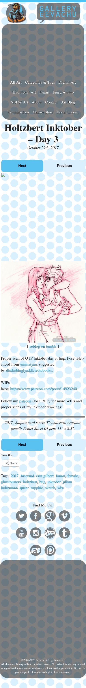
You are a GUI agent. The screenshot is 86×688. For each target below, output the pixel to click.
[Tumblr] (64, 533)
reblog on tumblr (43, 346)
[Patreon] (50, 551)
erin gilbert (45, 475)
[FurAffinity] (35, 551)
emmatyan (28, 364)
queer (24, 487)
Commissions (18, 112)
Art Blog (68, 102)
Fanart (44, 92)
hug (42, 481)
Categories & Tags (40, 82)
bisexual (27, 475)
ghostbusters (11, 481)
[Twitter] (21, 516)
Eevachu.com (67, 112)
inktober (53, 481)
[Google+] (50, 516)
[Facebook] (35, 516)
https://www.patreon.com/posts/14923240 (43, 388)
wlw (60, 487)
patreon (25, 400)
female (72, 475)
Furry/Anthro (63, 92)
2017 (15, 475)
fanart (60, 475)
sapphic (37, 487)
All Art (16, 82)
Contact (51, 102)
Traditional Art (24, 92)
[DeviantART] (50, 533)
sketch (50, 487)
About (37, 102)
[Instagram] (35, 533)
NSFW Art (19, 102)
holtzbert (30, 481)
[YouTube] (21, 533)
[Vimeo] (64, 516)
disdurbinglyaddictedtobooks (29, 370)
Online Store (43, 112)
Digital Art (67, 82)
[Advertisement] (43, 50)
